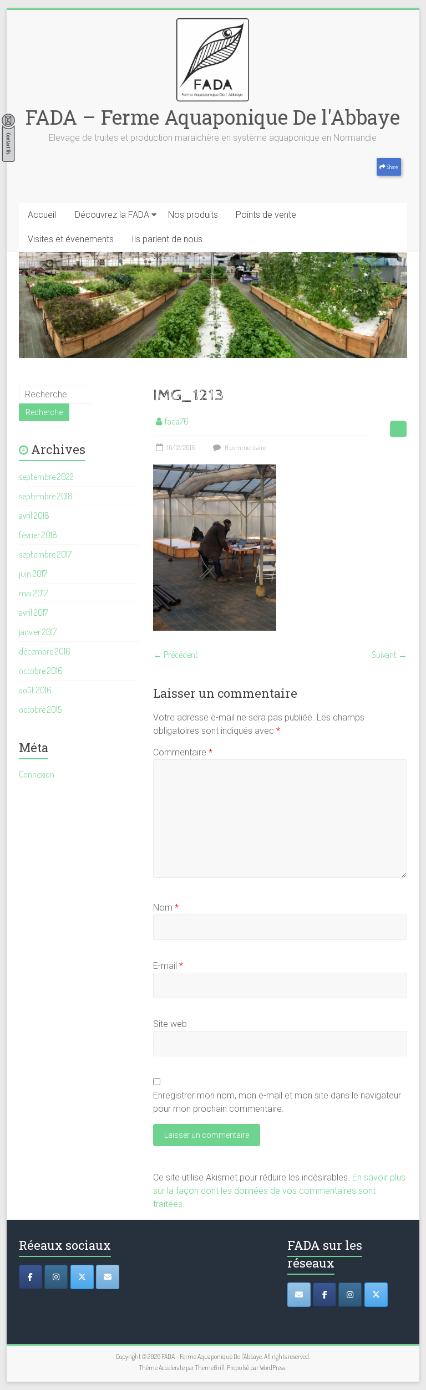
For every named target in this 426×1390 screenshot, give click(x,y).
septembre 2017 (45, 554)
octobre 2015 (40, 709)
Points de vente (266, 214)
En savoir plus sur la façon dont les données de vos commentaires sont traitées (279, 1190)
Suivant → (389, 654)
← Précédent (175, 654)
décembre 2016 (44, 651)
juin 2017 (33, 573)
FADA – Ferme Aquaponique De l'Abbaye (213, 117)
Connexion (36, 774)
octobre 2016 (41, 670)
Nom (166, 907)
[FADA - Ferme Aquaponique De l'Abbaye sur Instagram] (350, 1294)
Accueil (42, 214)
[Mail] (107, 1277)
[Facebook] (30, 1277)
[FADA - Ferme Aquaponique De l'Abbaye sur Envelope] (299, 1294)
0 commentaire (245, 447)
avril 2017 (33, 612)
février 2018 (38, 534)
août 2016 (35, 690)
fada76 (177, 421)
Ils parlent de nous (166, 239)
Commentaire (182, 752)
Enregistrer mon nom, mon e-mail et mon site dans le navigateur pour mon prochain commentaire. (277, 1102)
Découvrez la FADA (112, 214)
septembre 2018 (46, 496)
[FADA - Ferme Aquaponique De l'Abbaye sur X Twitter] (376, 1294)
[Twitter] (82, 1277)
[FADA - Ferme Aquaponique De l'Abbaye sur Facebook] (324, 1294)
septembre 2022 (46, 476)
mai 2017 (33, 593)
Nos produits (193, 214)
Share (392, 167)
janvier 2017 (38, 631)
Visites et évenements (71, 239)
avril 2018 (34, 515)
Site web (170, 1024)
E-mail (168, 965)
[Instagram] (56, 1277)
